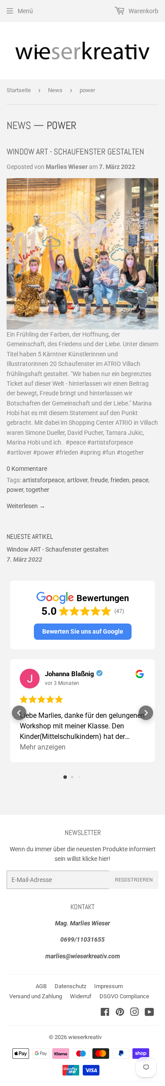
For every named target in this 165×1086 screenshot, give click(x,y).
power (15, 489)
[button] (83, 631)
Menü (25, 10)
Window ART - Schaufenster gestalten (75, 152)
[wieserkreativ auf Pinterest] (120, 1013)
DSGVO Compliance (124, 996)
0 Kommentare (27, 468)
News (55, 90)
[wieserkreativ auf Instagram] (134, 1013)
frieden (119, 480)
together (37, 489)
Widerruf (81, 996)
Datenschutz (70, 986)
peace (140, 480)
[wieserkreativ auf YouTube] (149, 1013)
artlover (77, 480)
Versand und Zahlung (35, 996)
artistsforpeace (43, 480)
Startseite (19, 90)
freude (99, 480)
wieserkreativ (85, 1037)
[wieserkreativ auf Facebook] (105, 1013)
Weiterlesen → (26, 505)
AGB (41, 986)
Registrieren (134, 880)
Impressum (108, 986)
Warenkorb (142, 10)
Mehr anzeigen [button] (43, 747)
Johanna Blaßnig (69, 674)
